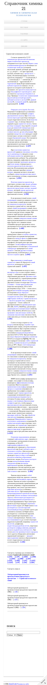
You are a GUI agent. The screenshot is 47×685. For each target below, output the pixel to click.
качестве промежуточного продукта (25, 532)
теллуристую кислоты (15, 297)
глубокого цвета (28, 449)
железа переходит (13, 118)
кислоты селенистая (30, 337)
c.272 (15, 600)
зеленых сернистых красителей (18, 453)
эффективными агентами (25, 383)
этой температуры (28, 345)
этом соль (31, 116)
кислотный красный (23, 98)
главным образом (23, 401)
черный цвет (22, 425)
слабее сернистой (32, 341)
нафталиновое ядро (21, 439)
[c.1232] (25, 557)
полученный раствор (14, 510)
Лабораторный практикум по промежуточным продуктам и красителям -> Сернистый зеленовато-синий (21, 577)
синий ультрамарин (19, 208)
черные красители (25, 393)
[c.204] (30, 471)
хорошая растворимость (25, 94)
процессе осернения (14, 389)
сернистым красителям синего (25, 174)
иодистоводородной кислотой (18, 526)
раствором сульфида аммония (17, 528)
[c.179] (17, 557)
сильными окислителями (16, 315)
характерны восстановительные (18, 309)
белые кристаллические (24, 284)
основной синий (20, 102)
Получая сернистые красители (21, 182)
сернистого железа (25, 124)
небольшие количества (15, 156)
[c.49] (18, 562)
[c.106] (22, 542)
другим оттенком (26, 250)
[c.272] (9, 557)
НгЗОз (16, 307)
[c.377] (24, 266)
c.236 (16, 592)
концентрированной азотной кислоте (20, 499)
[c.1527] (32, 561)
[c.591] (24, 561)
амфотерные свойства (15, 299)
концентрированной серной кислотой (20, 493)
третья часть (28, 73)
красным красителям (14, 405)
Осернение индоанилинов (20, 437)
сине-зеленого (12, 471)
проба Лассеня (28, 110)
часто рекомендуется (14, 154)
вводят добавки (31, 184)
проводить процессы (28, 162)
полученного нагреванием (16, 421)
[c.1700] (33, 557)
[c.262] (21, 104)
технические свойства (15, 67)
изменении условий (21, 260)
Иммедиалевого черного (23, 419)
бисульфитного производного (21, 92)
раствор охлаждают (14, 126)
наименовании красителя (17, 65)
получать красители (14, 166)
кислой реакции (27, 132)
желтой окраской (24, 508)
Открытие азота (16, 110)
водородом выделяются (24, 333)
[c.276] (24, 562)
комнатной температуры (22, 128)
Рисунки (24, 27)
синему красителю (26, 190)
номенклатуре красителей (16, 59)
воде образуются (17, 337)
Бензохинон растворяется (24, 497)
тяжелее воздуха (27, 280)
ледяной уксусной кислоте (23, 530)
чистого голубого (13, 254)
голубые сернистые (30, 234)
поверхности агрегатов (18, 204)
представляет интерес (23, 188)
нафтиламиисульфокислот (16, 445)
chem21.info (13, 684)
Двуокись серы (31, 276)
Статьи (24, 21)
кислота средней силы (17, 301)
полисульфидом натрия (24, 244)
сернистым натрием (14, 423)
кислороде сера (12, 272)
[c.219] (28, 559)
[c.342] (27, 254)
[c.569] (28, 146)
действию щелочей (14, 489)
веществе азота (20, 134)
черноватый (11, 84)
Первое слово (33, 63)
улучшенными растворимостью (18, 397)
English (24, 46)
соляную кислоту (13, 132)
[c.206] (9, 319)
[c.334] (32, 562)
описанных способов (29, 152)
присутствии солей (22, 455)
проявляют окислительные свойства (20, 313)
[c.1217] (10, 433)
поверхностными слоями (28, 218)
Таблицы (24, 34)
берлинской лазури (19, 138)
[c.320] (17, 561)
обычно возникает (21, 495)
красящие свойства (14, 415)
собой (29, 475)
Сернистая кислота (30, 299)
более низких (15, 164)
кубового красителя (14, 86)
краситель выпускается (27, 90)
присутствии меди (13, 429)
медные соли (11, 401)
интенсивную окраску (24, 479)
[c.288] (9, 349)
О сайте (24, 40)
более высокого (27, 166)
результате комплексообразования (19, 457)
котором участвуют (29, 459)
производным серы (29, 305)
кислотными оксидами (21, 290)
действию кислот (13, 491)
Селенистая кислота (21, 343)
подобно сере (29, 325)
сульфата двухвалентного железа (20, 115)
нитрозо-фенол (21, 238)
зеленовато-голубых (14, 451)
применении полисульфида (16, 387)
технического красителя (20, 61)
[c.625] (29, 375)
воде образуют (23, 292)
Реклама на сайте (23, 684)
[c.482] (21, 228)
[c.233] (26, 194)
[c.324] (19, 178)
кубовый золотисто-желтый (17, 100)
